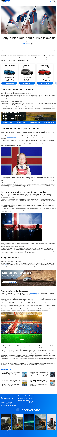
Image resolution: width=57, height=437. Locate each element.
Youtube (15, 430)
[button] (32, 44)
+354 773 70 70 (24, 402)
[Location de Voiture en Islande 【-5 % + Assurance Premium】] (5, 1)
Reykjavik (31, 402)
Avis (30, 396)
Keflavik (31, 401)
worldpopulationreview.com (34, 293)
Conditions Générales (4, 433)
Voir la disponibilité (9, 83)
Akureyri (31, 399)
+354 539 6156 (24, 398)
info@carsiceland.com (22, 397)
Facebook (9, 430)
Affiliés (30, 398)
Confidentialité (10, 433)
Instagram (3, 430)
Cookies (14, 433)
